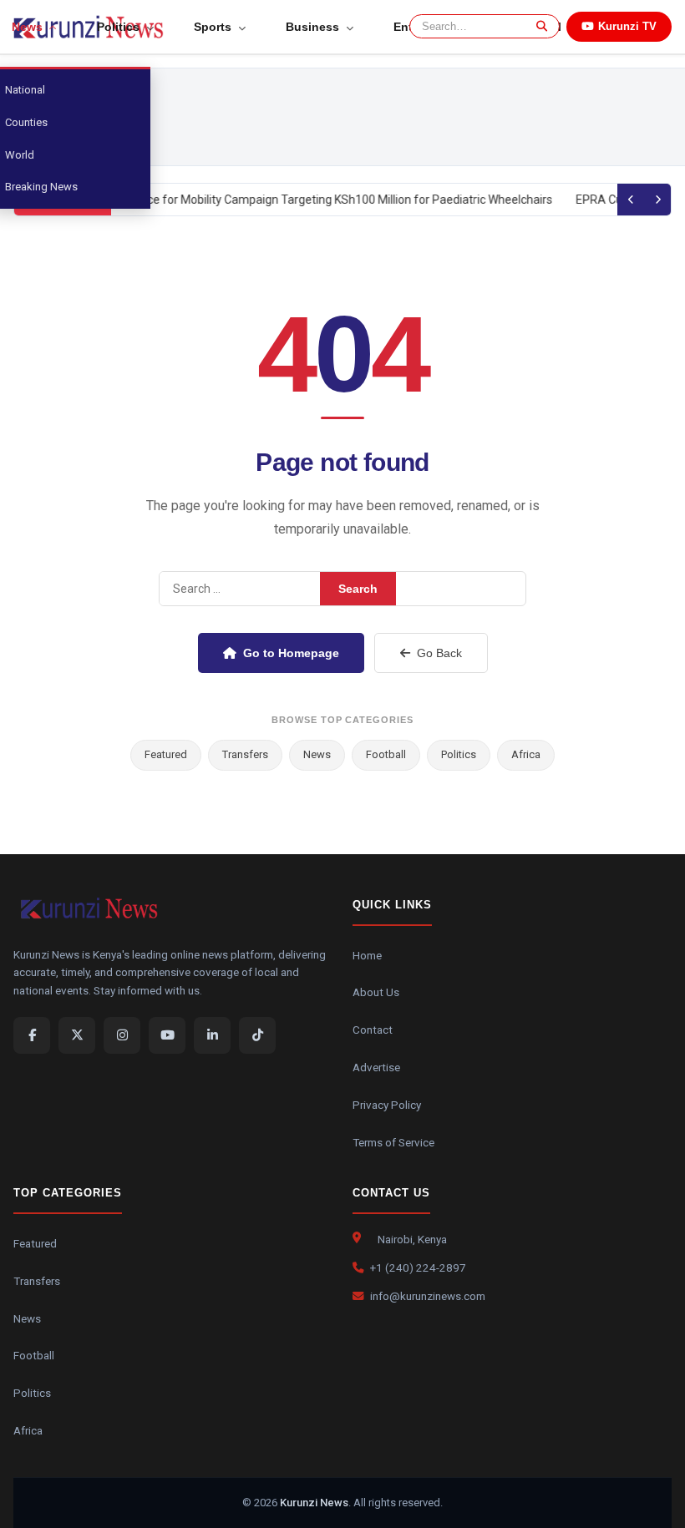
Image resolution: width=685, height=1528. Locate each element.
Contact (373, 1029)
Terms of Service (393, 1142)
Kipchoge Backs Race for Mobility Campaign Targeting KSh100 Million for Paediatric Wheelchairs (298, 199)
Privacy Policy (387, 1104)
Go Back (439, 653)
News (317, 754)
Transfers (245, 754)
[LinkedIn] (212, 1035)
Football (386, 754)
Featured (166, 754)
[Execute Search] (539, 26)
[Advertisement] (381, 117)
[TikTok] (257, 1035)
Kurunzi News (314, 1502)
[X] (76, 1035)
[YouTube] (167, 1035)
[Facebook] (31, 1035)
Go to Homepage (291, 653)
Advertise (376, 1067)
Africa (525, 754)
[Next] (657, 199)
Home (367, 955)
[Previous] (630, 199)
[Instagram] (122, 1035)
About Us (376, 992)
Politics (458, 754)
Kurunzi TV (627, 26)
